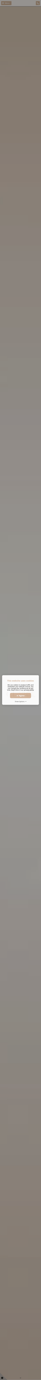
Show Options (20, 701)
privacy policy (29, 690)
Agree (21, 695)
